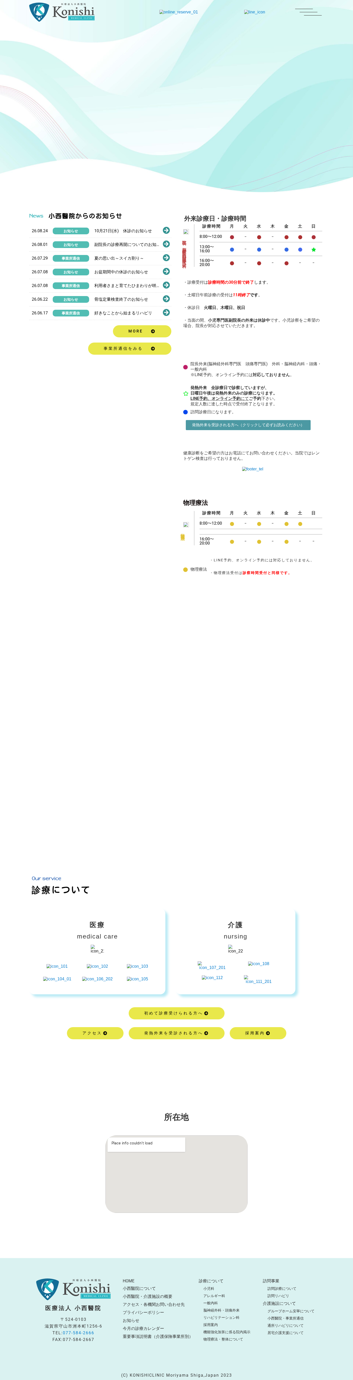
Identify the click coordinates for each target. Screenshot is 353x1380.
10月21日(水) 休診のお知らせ (123, 230)
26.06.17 (40, 313)
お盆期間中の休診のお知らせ (121, 271)
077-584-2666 (78, 1332)
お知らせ (71, 231)
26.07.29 (40, 258)
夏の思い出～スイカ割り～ (119, 258)
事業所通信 (71, 258)
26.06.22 (40, 299)
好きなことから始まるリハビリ (123, 313)
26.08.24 (40, 230)
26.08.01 (40, 244)
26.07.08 (40, 271)
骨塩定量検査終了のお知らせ (121, 299)
